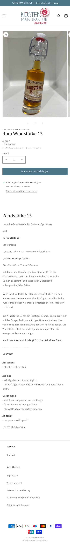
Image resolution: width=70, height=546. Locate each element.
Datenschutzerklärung (18, 490)
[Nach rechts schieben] (42, 123)
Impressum (12, 475)
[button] (4, 15)
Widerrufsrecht (14, 483)
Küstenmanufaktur (37, 537)
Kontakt (11, 455)
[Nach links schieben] (27, 123)
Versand (14, 148)
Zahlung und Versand (18, 504)
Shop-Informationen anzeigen (21, 191)
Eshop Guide (43, 540)
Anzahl (5, 153)
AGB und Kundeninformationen (23, 497)
